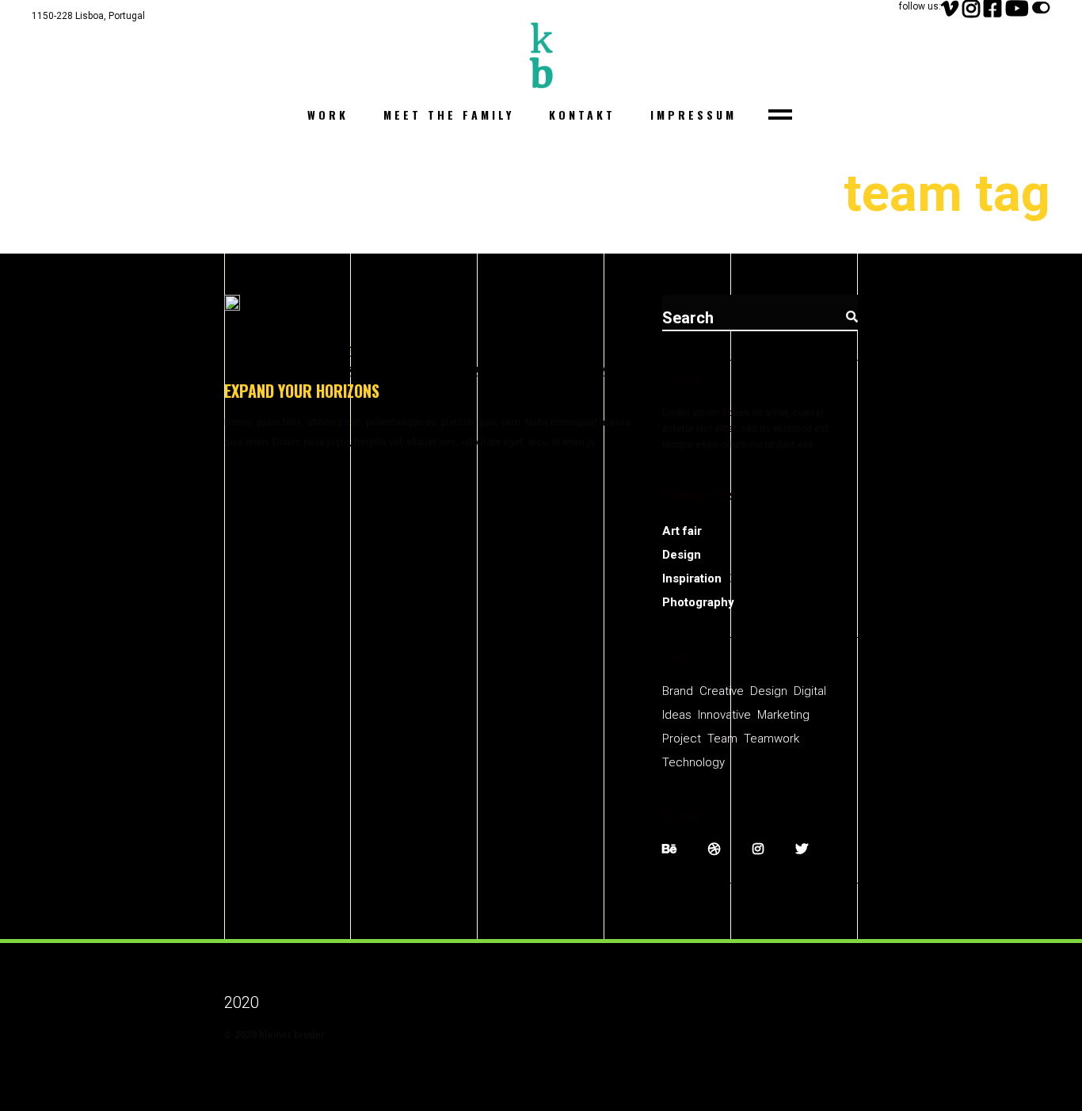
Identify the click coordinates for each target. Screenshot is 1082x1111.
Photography (698, 602)
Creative (362, 349)
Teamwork (519, 368)
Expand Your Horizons (301, 391)
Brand (677, 691)
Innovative (552, 349)
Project (424, 368)
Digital (459, 349)
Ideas (501, 349)
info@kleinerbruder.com (88, 34)
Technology (590, 368)
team (468, 368)
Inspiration (692, 578)
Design (413, 349)
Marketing (367, 368)
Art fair (682, 531)
